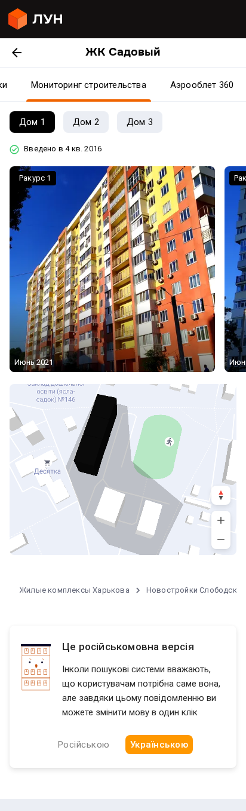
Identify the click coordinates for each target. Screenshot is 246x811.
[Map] (123, 469)
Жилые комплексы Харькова (74, 590)
